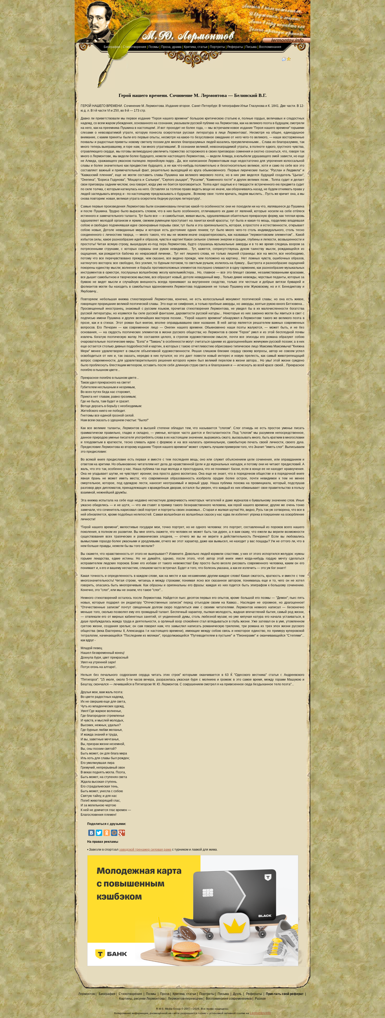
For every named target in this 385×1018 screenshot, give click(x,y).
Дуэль (237, 994)
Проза (164, 994)
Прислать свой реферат (285, 994)
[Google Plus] (122, 833)
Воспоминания (270, 47)
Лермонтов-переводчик (185, 998)
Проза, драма (171, 47)
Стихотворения (134, 47)
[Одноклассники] (106, 833)
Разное (260, 998)
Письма (251, 47)
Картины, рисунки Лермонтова (142, 998)
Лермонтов (86, 994)
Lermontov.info (260, 1013)
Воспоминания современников (229, 998)
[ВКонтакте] (91, 833)
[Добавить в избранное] (289, 60)
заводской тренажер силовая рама (145, 849)
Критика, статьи (195, 47)
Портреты (217, 47)
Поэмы (153, 47)
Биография (112, 47)
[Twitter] (99, 833)
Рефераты (235, 47)
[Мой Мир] (114, 833)
